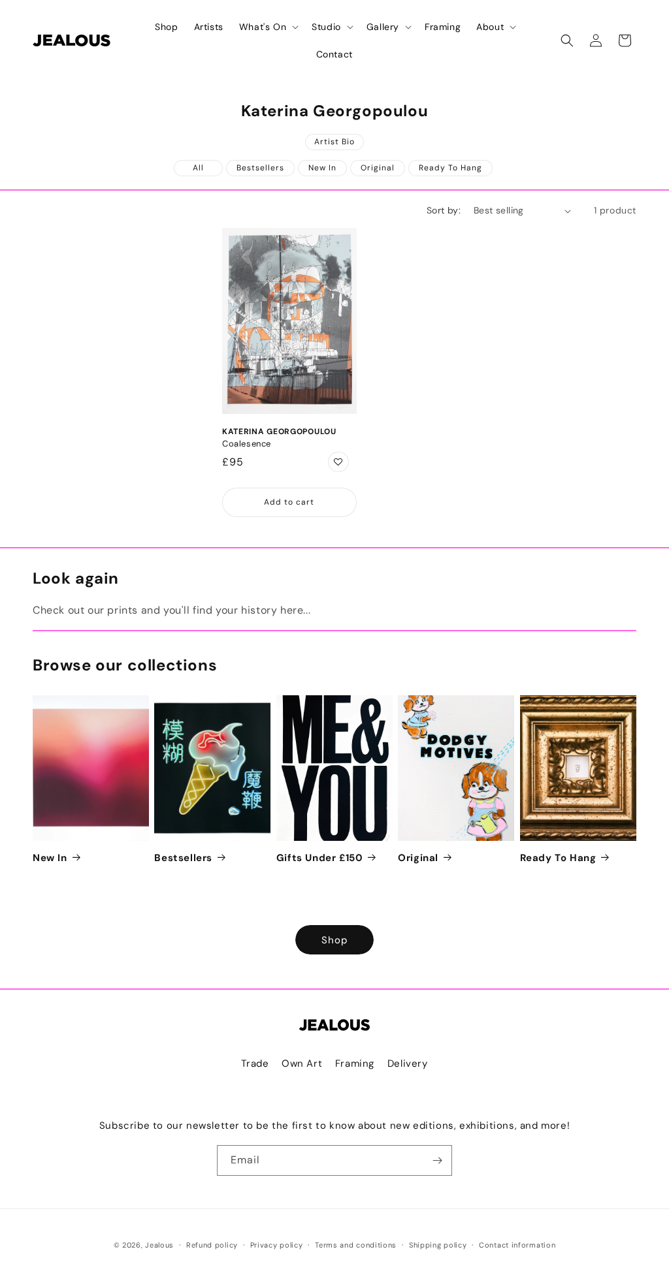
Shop (334, 940)
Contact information (517, 1245)
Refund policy (212, 1245)
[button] (267, 26)
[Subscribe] (437, 1160)
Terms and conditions (356, 1245)
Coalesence (246, 444)
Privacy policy (276, 1245)
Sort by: (444, 210)
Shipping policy (438, 1245)
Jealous (159, 1245)
